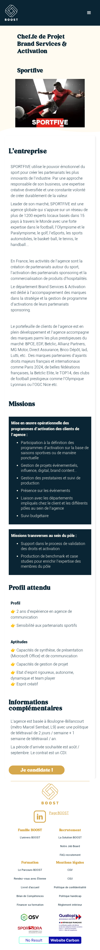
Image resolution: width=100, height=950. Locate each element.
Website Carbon (64, 940)
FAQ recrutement (70, 855)
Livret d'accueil (30, 887)
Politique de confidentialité (70, 887)
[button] (89, 13)
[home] (11, 13)
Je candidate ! (36, 770)
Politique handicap (70, 896)
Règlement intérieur (70, 904)
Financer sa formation (30, 904)
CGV (70, 870)
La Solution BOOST (70, 837)
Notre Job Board (70, 846)
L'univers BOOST (30, 837)
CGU (70, 878)
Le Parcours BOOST (30, 870)
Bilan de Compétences (30, 896)
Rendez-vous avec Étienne (30, 878)
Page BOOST (59, 813)
